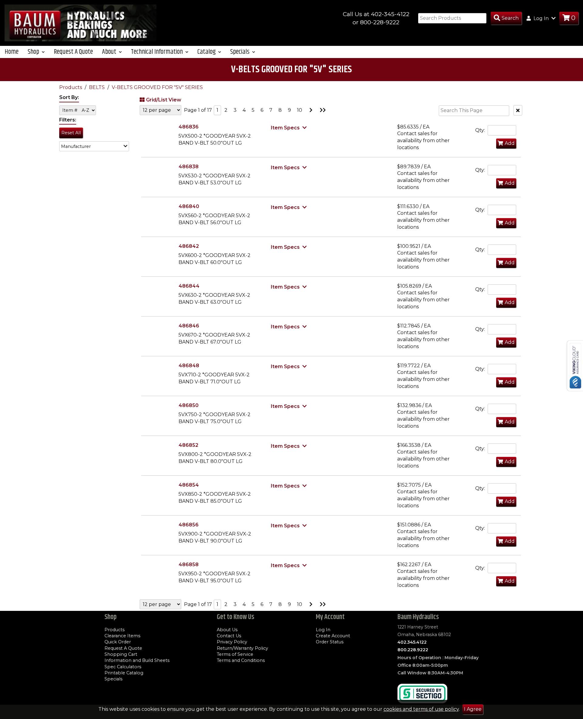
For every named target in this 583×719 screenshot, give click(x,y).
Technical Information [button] (157, 51)
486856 (189, 525)
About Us (227, 629)
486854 (189, 485)
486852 (188, 445)
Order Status (329, 642)
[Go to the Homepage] (80, 23)
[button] (94, 146)
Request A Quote (73, 51)
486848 (189, 365)
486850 (189, 405)
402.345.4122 (412, 642)
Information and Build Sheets (136, 660)
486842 (189, 246)
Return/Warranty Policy (242, 648)
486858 (189, 564)
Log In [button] (541, 18)
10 (299, 110)
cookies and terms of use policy (421, 709)
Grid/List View (163, 100)
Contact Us (229, 636)
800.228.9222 (412, 649)
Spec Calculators (122, 666)
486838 (189, 166)
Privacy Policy (232, 642)
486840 (189, 206)
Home (12, 51)
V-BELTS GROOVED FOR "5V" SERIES (157, 87)
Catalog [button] (207, 51)
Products (71, 87)
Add (510, 143)
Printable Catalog (123, 673)
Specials (113, 679)
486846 (189, 326)
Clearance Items (122, 636)
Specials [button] (240, 51)
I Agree (473, 709)
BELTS (97, 87)
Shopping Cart (120, 654)
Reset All (71, 132)
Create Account (333, 636)
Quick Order (117, 642)
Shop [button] (34, 51)
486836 (189, 127)
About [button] (110, 51)
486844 (189, 286)
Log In (323, 629)
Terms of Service (235, 654)
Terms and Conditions (241, 660)
